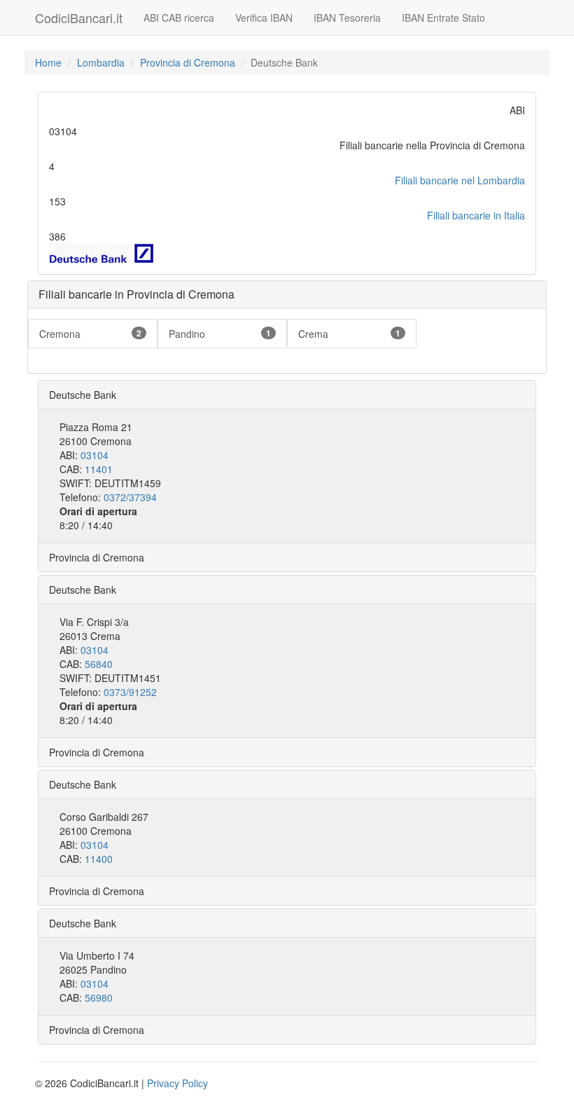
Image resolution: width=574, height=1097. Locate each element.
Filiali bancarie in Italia (476, 215)
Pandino (220, 334)
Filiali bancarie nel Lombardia (460, 180)
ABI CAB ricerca (179, 18)
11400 (99, 859)
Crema (349, 334)
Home (48, 62)
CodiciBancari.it (78, 17)
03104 (94, 455)
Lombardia (101, 62)
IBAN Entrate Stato (443, 18)
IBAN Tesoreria (347, 18)
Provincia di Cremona (187, 62)
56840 (99, 664)
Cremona (90, 334)
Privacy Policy (177, 1083)
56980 (99, 997)
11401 (99, 469)
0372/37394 (130, 497)
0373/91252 (130, 692)
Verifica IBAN (264, 18)
